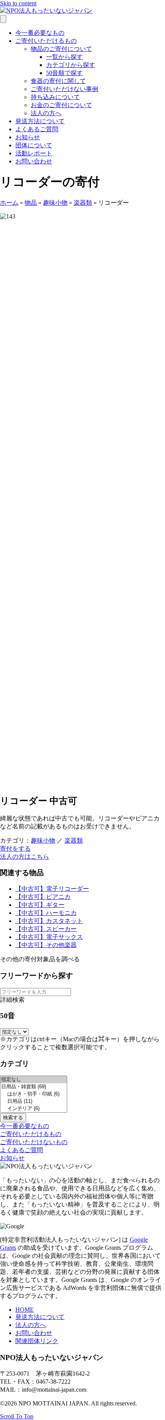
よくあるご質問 (36, 129)
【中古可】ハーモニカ (46, 913)
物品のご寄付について (61, 49)
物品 (31, 202)
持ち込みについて (55, 97)
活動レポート (33, 153)
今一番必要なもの (39, 32)
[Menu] (3, 19)
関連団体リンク (36, 1341)
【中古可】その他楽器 (46, 945)
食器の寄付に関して (58, 81)
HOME (24, 1309)
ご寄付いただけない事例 (64, 89)
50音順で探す (64, 73)
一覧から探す (64, 57)
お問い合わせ (33, 161)
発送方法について (39, 121)
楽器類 (83, 202)
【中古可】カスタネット (49, 921)
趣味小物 (55, 202)
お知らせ (27, 137)
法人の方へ (46, 113)
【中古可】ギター (39, 905)
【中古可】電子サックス (49, 937)
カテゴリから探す (70, 65)
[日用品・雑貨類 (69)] (33, 1087)
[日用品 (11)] (33, 1101)
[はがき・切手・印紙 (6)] (33, 1094)
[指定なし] (33, 1079)
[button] (15, 848)
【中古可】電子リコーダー (52, 888)
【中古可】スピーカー (46, 929)
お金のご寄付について (61, 105)
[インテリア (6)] (33, 1108)
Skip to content (18, 3)
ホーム (9, 202)
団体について (33, 145)
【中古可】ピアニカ (43, 896)
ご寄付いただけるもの (46, 40)
